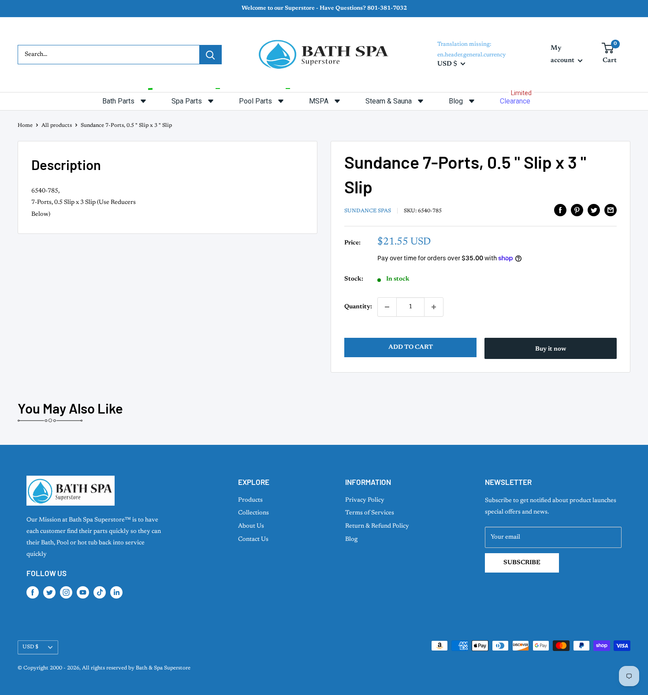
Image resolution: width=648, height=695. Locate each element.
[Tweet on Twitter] (594, 210)
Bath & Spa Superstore (163, 668)
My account (563, 54)
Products (250, 500)
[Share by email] (610, 210)
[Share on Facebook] (560, 210)
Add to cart (410, 347)
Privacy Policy (364, 500)
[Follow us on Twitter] (49, 592)
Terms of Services (369, 513)
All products (56, 125)
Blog (351, 539)
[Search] (210, 54)
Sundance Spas (367, 211)
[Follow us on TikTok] (99, 592)
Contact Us (253, 539)
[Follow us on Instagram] (66, 592)
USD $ (30, 647)
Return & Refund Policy (377, 526)
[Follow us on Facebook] (32, 592)
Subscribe (521, 563)
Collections (253, 513)
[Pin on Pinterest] (577, 210)
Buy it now (550, 349)
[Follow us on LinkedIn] (116, 592)
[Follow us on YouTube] (83, 592)
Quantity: (358, 307)
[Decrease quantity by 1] (387, 307)
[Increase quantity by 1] (434, 307)
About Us (251, 526)
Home (25, 125)
